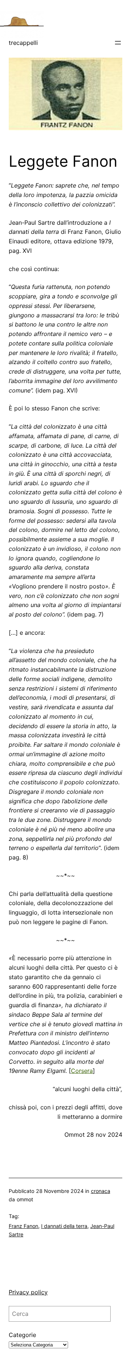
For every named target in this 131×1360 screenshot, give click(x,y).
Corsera (82, 1070)
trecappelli (23, 42)
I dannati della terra (64, 1226)
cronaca (100, 1191)
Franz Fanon (23, 1226)
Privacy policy (28, 1292)
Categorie (22, 1334)
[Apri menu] (118, 42)
